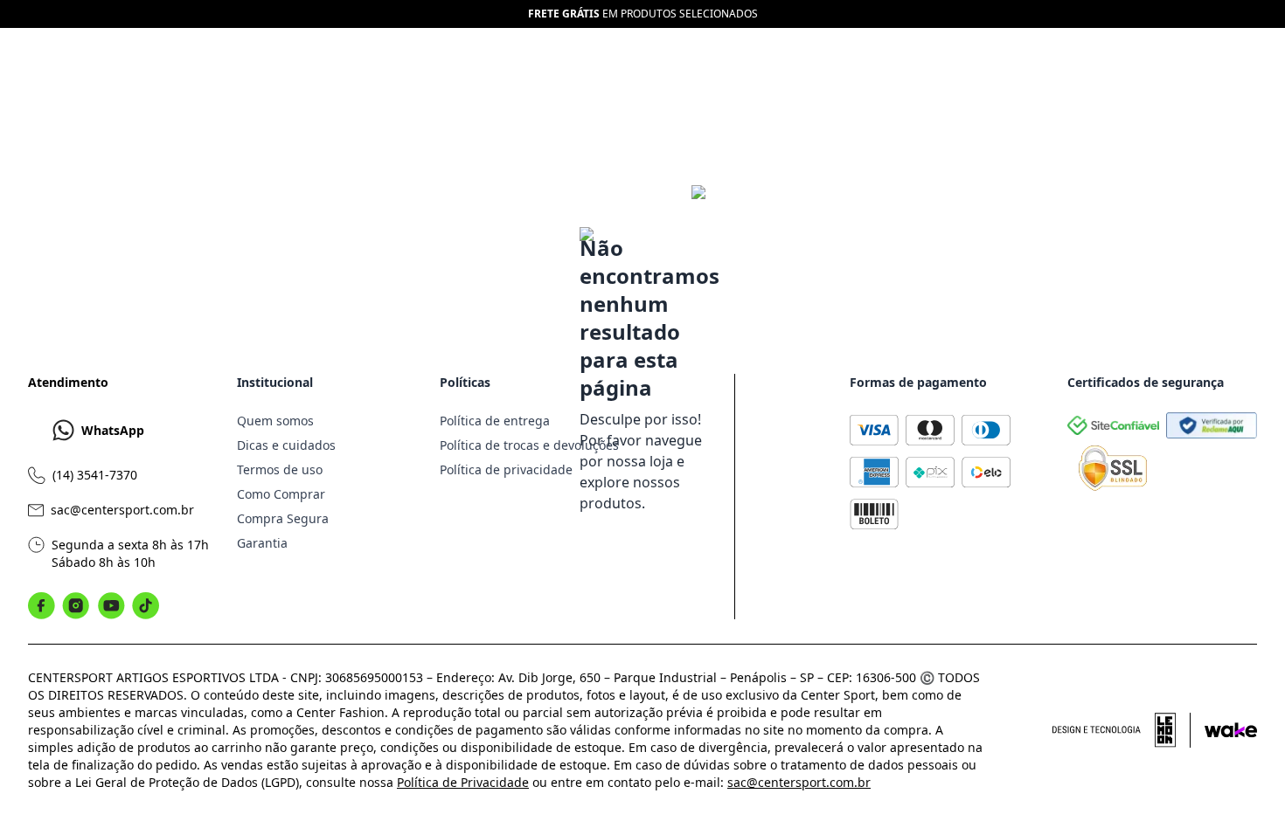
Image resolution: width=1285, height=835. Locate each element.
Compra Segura (283, 518)
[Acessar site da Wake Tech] (1231, 730)
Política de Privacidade (463, 782)
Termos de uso (280, 469)
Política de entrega (495, 420)
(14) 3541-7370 (94, 474)
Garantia (262, 543)
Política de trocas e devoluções (529, 445)
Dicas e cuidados (286, 445)
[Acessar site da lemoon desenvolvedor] (1121, 730)
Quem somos (275, 420)
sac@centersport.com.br (122, 509)
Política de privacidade (506, 469)
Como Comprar (281, 494)
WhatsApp (112, 430)
